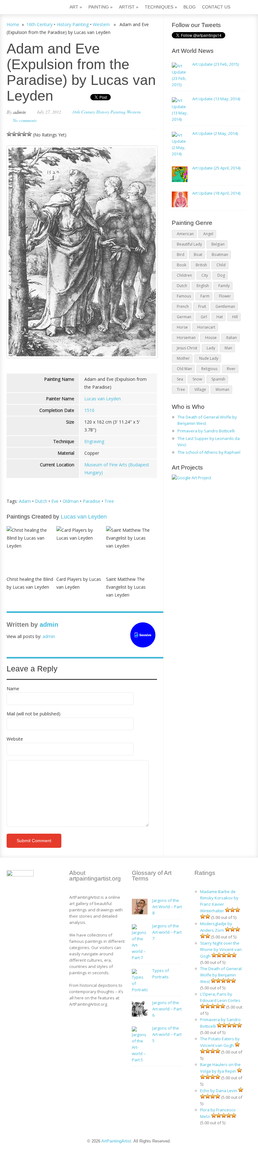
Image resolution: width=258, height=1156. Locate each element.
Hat (219, 317)
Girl (204, 317)
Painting (100, 6)
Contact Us (216, 6)
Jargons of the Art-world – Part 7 (167, 932)
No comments (24, 120)
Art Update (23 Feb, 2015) (215, 64)
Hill (235, 317)
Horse (182, 327)
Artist (128, 6)
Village (200, 389)
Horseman (186, 337)
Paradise (91, 501)
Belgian (218, 244)
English (203, 285)
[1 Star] (9, 133)
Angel (208, 233)
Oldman (71, 501)
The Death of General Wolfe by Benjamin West (221, 975)
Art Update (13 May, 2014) (216, 99)
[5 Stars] (29, 133)
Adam (25, 501)
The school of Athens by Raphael (208, 452)
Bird (180, 254)
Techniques (161, 6)
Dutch (41, 501)
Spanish (218, 379)
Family (224, 285)
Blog (189, 6)
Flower (225, 296)
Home (13, 24)
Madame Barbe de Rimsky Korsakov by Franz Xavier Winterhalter (219, 901)
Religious (209, 368)
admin (19, 111)
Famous (184, 296)
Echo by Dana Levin (218, 1090)
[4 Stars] (24, 133)
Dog (221, 275)
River (231, 368)
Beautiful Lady (189, 244)
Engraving (94, 441)
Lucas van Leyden (102, 399)
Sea (180, 379)
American (185, 233)
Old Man (184, 368)
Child (221, 265)
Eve (55, 501)
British (201, 265)
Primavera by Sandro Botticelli (206, 431)
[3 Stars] (19, 133)
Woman (222, 389)
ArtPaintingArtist (31, 8)
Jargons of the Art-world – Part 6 (167, 1009)
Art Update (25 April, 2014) (216, 168)
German (184, 317)
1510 (89, 410)
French (183, 306)
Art (76, 6)
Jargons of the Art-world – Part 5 (167, 1034)
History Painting (73, 24)
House (211, 337)
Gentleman (225, 306)
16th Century (39, 24)
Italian (231, 337)
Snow (197, 379)
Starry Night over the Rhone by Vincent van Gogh (221, 949)
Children (184, 275)
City (204, 275)
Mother (183, 358)
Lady (211, 348)
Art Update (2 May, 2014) (215, 133)
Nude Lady (208, 358)
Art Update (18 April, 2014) (216, 193)
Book (181, 265)
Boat (198, 254)
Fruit (202, 306)
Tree (109, 501)
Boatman (220, 254)
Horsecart (206, 327)
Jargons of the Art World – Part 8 (167, 907)
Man (228, 348)
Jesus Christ (187, 348)
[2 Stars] (14, 133)
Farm (205, 296)
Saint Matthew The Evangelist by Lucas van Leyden (126, 587)
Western (101, 24)
